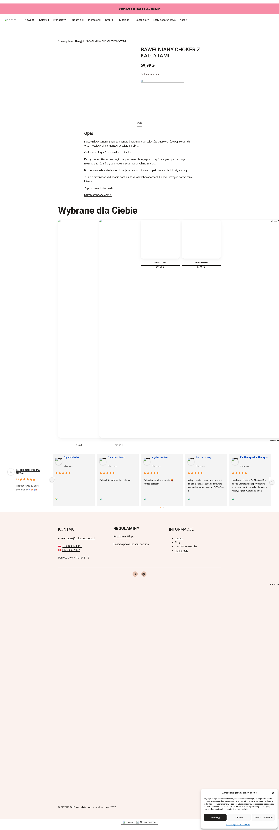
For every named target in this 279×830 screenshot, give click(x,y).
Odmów (239, 817)
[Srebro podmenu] (116, 20)
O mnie (179, 538)
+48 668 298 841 (72, 545)
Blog (177, 542)
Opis (139, 122)
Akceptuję (215, 817)
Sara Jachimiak (116, 457)
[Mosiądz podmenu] (133, 20)
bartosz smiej (203, 457)
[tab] (139, 123)
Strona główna (65, 41)
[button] (273, 792)
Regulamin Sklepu (123, 536)
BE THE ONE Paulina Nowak (28, 471)
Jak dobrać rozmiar (186, 546)
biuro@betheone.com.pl (98, 194)
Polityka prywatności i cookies (238, 824)
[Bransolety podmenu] (69, 20)
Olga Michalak (71, 457)
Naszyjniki (80, 41)
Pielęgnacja (181, 550)
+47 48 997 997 (71, 549)
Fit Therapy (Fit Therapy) (253, 457)
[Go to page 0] (160, 507)
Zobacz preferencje (263, 817)
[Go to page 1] (163, 507)
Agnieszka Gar (160, 457)
